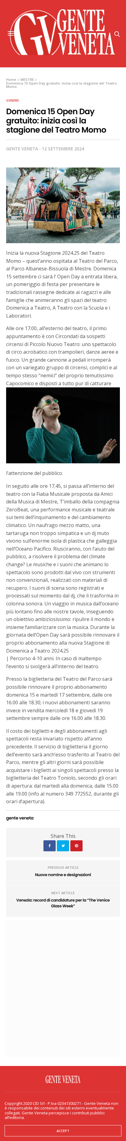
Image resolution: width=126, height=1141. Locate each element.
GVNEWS (12, 100)
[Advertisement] (63, 987)
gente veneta (22, 149)
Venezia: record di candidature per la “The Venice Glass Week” (62, 903)
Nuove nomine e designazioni (63, 875)
